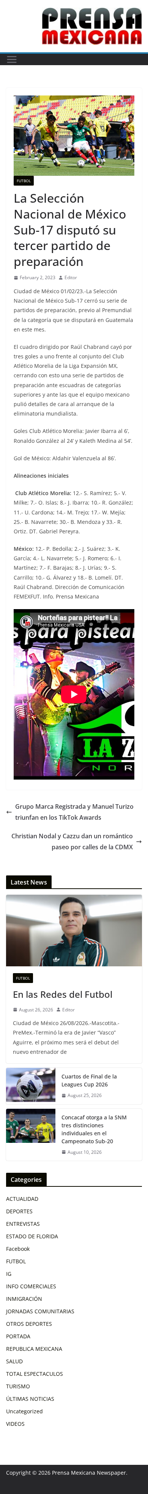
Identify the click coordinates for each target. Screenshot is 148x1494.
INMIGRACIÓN (24, 1298)
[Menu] (11, 59)
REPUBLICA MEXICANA (34, 1348)
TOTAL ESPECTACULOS (34, 1373)
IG (8, 1273)
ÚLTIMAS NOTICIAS (30, 1398)
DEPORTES (19, 1211)
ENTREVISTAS (23, 1223)
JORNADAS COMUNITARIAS (40, 1311)
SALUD (14, 1361)
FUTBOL (24, 180)
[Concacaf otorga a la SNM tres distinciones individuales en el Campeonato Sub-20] (30, 1135)
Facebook (18, 1248)
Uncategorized (24, 1411)
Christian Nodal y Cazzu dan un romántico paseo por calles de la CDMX (72, 841)
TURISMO (18, 1386)
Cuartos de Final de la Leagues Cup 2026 (89, 1080)
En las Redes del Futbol (62, 994)
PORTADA (18, 1336)
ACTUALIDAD (22, 1198)
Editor (71, 277)
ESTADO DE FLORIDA (32, 1236)
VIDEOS (15, 1423)
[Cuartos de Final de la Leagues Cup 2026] (30, 1086)
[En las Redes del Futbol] (74, 930)
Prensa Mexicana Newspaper (89, 1472)
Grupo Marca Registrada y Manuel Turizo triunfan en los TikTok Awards (74, 812)
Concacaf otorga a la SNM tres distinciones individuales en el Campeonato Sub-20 (94, 1129)
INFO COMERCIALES (31, 1286)
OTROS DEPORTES (29, 1323)
